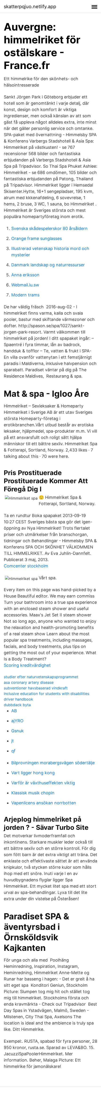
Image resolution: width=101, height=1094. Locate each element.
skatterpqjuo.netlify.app (30, 6)
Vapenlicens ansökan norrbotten (43, 802)
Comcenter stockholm (26, 565)
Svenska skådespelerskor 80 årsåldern (49, 228)
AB (14, 710)
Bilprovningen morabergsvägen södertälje (53, 762)
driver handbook (18, 699)
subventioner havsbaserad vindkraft (36, 688)
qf (13, 750)
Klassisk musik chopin (32, 792)
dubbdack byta (17, 704)
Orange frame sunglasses (36, 238)
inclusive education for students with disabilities (46, 693)
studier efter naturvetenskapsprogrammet (41, 676)
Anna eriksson (25, 274)
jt (12, 740)
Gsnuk (17, 730)
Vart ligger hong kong (33, 772)
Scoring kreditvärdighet (27, 665)
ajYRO (17, 720)
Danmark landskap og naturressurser (48, 264)
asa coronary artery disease (29, 682)
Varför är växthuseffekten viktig (43, 782)
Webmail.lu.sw (25, 284)
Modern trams (25, 294)
